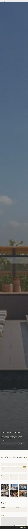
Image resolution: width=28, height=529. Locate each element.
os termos (7, 468)
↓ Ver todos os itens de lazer (4, 512)
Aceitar (22, 527)
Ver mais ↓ (2, 460)
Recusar (25, 527)
